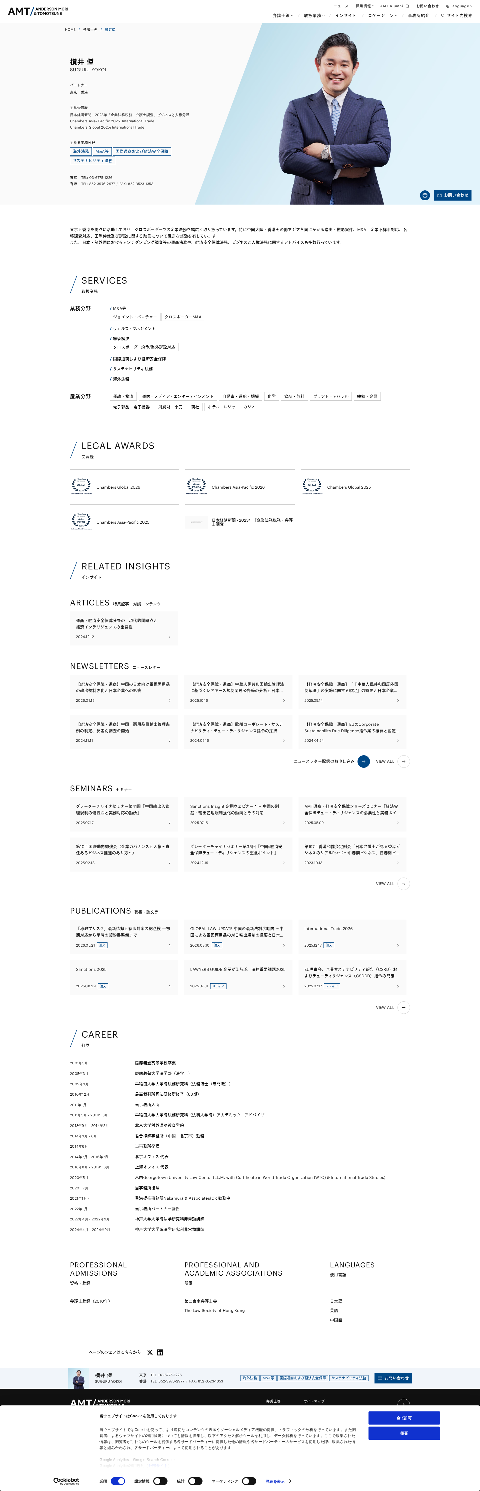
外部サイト (158, 1465)
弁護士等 (90, 29)
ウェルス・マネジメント (134, 328)
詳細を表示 (275, 1481)
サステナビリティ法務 (133, 368)
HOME (70, 29)
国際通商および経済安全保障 (139, 358)
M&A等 (119, 308)
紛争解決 (121, 338)
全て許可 (404, 1418)
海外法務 (121, 378)
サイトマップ (314, 1401)
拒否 (404, 1433)
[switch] (160, 1481)
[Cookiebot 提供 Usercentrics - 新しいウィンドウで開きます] (66, 1481)
